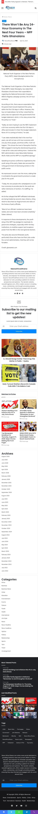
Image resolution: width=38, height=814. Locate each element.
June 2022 (5, 571)
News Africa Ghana (29, 736)
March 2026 (5, 473)
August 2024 (5, 535)
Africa (3, 582)
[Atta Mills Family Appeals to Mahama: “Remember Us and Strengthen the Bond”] (28, 404)
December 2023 (6, 561)
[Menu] (2, 8)
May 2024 (5, 544)
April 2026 (5, 469)
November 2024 (6, 525)
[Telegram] (26, 812)
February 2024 (6, 554)
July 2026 (5, 459)
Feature (4, 605)
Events (4, 602)
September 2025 (7, 492)
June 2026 (5, 463)
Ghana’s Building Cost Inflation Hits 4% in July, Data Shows (9, 412)
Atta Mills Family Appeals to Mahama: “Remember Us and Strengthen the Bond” (27, 413)
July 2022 (5, 567)
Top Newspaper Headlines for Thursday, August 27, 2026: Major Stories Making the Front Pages (9, 438)
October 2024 (6, 528)
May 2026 (5, 466)
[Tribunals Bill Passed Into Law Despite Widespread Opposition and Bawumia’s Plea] (31, 708)
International (5, 615)
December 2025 (6, 482)
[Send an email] (16, 41)
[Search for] (36, 8)
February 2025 (6, 515)
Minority (13, 736)
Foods (3, 608)
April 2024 (5, 548)
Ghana (28, 729)
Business (4, 585)
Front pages (20, 729)
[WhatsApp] (19, 812)
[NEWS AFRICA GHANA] (10, 8)
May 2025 (5, 505)
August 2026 (5, 456)
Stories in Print (20, 742)
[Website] (15, 293)
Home (5, 17)
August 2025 (5, 495)
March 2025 (5, 512)
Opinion (4, 631)
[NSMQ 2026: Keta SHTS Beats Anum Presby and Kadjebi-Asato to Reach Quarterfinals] (28, 426)
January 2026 (6, 479)
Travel (3, 648)
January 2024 (6, 558)
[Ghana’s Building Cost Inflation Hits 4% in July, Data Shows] (10, 404)
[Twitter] (20, 293)
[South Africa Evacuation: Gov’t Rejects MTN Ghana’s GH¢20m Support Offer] (19, 708)
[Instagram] (26, 805)
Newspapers (28, 739)
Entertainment (6, 598)
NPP (4, 742)
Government (6, 732)
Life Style (4, 618)
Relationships (6, 638)
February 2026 (6, 476)
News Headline (6, 625)
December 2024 (6, 522)
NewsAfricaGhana (10, 41)
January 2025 (6, 518)
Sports (4, 641)
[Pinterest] (22, 293)
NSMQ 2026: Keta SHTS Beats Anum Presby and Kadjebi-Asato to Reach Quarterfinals (28, 436)
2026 (4, 729)
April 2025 (5, 509)
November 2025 (6, 486)
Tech (3, 644)
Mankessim (6, 736)
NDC (20, 736)
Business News (6, 589)
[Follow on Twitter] (15, 41)
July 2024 (5, 538)
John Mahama (16, 732)
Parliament (11, 742)
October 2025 (6, 489)
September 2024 (7, 531)
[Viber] (34, 812)
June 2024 (5, 541)
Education (5, 595)
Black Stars (11, 729)
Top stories (30, 742)
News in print (18, 739)
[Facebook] (18, 293)
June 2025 (5, 502)
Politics (4, 634)
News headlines (6, 628)
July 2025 (5, 499)
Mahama (25, 732)
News (10, 17)
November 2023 (6, 564)
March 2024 (5, 551)
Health (4, 612)
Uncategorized (6, 651)
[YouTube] (21, 805)
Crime (3, 592)
